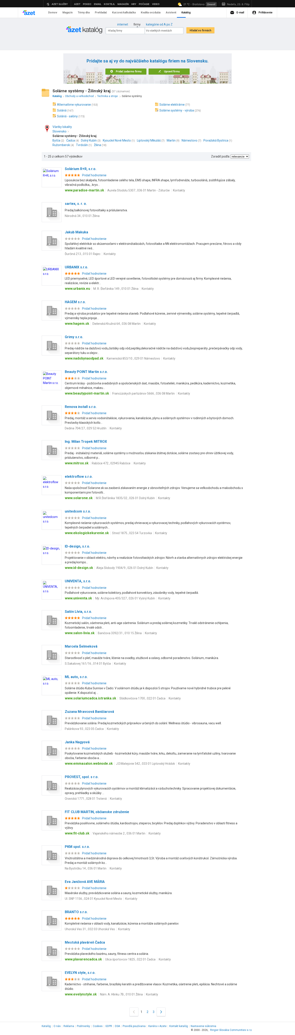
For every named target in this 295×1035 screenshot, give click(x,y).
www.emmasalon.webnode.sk (89, 763)
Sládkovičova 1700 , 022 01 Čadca (142, 698)
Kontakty (179, 190)
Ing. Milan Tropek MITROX (86, 441)
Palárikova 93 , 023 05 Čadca (84, 729)
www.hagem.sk (77, 324)
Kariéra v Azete (157, 1026)
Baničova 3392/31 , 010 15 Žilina (120, 633)
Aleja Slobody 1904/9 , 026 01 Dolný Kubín (124, 568)
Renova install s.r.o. (81, 407)
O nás (57, 1026)
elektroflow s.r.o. (79, 477)
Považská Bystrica (215, 140)
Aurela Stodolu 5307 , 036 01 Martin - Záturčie (138, 190)
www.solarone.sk (79, 498)
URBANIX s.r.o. (76, 267)
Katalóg (46, 1026)
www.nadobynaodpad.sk (84, 358)
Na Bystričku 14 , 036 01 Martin (85, 868)
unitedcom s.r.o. (78, 511)
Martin (171, 140)
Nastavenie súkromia (203, 1026)
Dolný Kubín (89, 140)
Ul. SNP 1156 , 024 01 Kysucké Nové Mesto (93, 898)
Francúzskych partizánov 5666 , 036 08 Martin (143, 393)
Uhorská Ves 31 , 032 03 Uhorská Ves (90, 929)
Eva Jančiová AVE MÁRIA (85, 882)
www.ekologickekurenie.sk (87, 533)
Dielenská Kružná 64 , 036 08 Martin (116, 323)
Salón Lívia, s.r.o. (78, 612)
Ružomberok (61, 145)
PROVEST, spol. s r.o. (81, 777)
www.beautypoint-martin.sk (87, 393)
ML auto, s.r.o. (76, 677)
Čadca (70, 140)
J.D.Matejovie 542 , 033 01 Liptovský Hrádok (145, 763)
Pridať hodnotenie (94, 175)
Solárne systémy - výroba (176, 110)
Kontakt (178, 1026)
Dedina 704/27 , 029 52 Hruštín (85, 428)
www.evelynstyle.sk (81, 994)
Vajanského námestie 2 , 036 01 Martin (119, 833)
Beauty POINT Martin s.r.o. (86, 372)
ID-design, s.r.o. (77, 546)
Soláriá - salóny (67, 116)
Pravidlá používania (134, 1026)
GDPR (108, 1026)
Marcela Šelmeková (81, 646)
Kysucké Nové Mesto (117, 140)
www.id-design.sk (79, 568)
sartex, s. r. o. (76, 204)
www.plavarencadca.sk (83, 959)
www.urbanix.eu (77, 289)
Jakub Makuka (76, 232)
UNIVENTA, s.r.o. (78, 581)
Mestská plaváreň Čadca (85, 942)
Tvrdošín (82, 145)
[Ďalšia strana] (161, 1011)
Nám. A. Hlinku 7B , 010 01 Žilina (121, 994)
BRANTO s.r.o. (76, 912)
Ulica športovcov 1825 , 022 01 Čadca (130, 959)
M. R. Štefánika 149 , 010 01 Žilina (115, 288)
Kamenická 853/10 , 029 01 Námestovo (133, 358)
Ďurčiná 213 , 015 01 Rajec (82, 254)
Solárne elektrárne (172, 104)
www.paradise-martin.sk (84, 190)
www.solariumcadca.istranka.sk (90, 698)
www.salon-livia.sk (80, 633)
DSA (117, 1026)
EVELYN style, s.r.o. (80, 973)
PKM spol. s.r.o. (77, 847)
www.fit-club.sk (77, 833)
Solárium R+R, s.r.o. (80, 169)
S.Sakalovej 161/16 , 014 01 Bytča (88, 663)
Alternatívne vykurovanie (74, 104)
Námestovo (189, 140)
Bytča (56, 140)
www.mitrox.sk (77, 463)
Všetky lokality (62, 127)
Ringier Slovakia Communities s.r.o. (231, 1030)
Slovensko (59, 131)
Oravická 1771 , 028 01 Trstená (86, 798)
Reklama (68, 1026)
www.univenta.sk (78, 598)
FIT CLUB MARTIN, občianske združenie (97, 812)
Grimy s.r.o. (74, 337)
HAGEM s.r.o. (75, 302)
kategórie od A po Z (159, 24)
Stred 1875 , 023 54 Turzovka (132, 533)
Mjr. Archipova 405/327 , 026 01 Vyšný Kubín (125, 598)
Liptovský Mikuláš (149, 140)
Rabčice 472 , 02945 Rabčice (111, 463)
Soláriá (62, 110)
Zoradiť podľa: (220, 156)
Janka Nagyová (77, 742)
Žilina (97, 145)
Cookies (98, 1026)
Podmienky (83, 1026)
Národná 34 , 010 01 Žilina (82, 216)
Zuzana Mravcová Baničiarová (89, 712)
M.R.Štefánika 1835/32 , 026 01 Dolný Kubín (125, 498)
